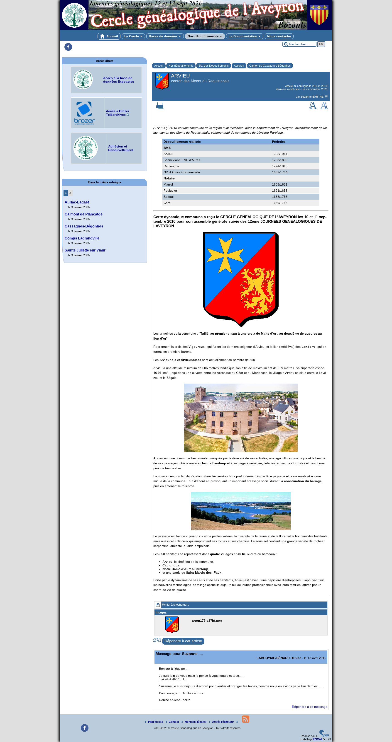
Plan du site (156, 721)
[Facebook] (68, 47)
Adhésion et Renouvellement (120, 148)
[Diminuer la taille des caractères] (324, 108)
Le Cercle (133, 36)
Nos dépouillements (205, 36)
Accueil (112, 36)
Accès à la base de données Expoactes (118, 79)
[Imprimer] (160, 108)
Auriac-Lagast (77, 202)
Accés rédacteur (223, 721)
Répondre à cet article (183, 641)
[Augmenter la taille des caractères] (313, 108)
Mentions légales (196, 721)
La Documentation (245, 36)
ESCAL (318, 739)
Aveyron (239, 65)
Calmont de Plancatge (84, 214)
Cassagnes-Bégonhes (84, 226)
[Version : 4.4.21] (324, 736)
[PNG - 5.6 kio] (172, 632)
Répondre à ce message (309, 706)
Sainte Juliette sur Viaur (85, 250)
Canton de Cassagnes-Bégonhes (270, 65)
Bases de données (165, 36)
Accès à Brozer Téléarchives (117, 112)
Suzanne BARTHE (312, 96)
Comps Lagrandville (82, 238)
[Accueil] (196, 29)
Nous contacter (279, 36)
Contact (174, 721)
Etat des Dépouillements (213, 65)
